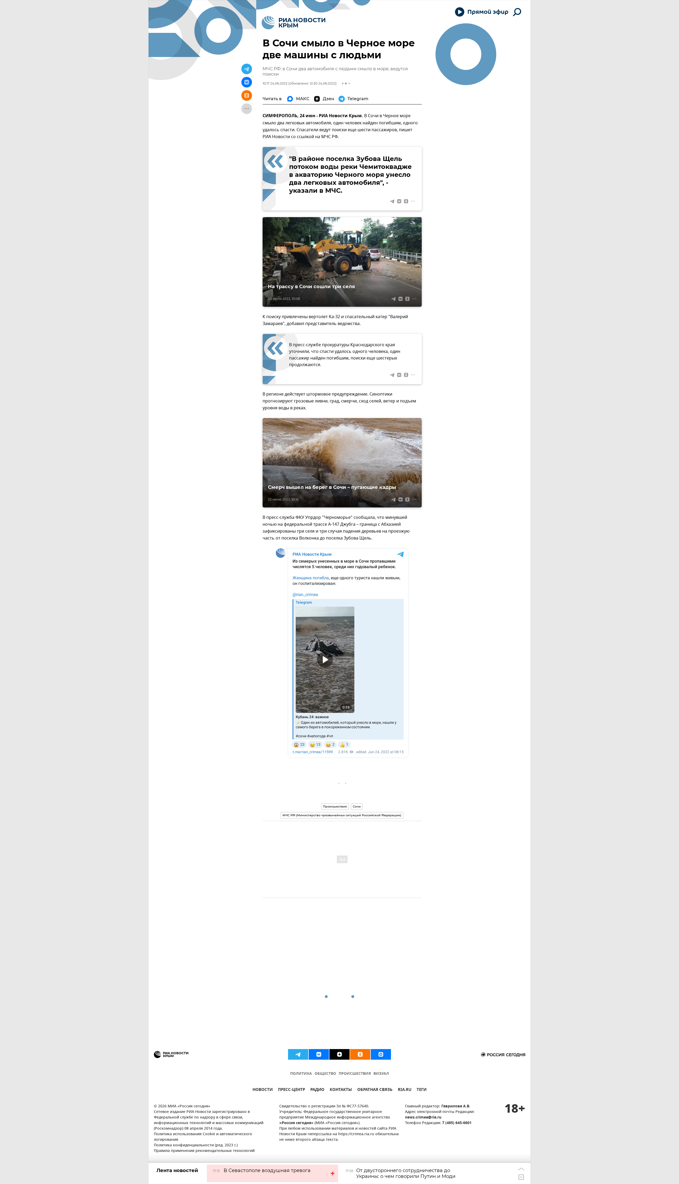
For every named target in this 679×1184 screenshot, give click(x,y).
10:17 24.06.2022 (275, 83)
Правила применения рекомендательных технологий (204, 1151)
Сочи (357, 806)
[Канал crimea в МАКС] (381, 1054)
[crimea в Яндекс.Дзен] (339, 1054)
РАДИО (317, 1090)
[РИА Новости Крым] (293, 23)
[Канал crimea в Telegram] (298, 1054)
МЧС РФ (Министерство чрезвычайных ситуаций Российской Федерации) (341, 815)
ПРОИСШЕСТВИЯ (355, 1074)
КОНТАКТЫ (341, 1090)
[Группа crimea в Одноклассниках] (360, 1054)
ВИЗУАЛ (381, 1074)
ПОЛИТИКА (301, 1074)
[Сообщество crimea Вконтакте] (319, 1054)
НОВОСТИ (263, 1090)
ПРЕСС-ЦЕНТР (291, 1090)
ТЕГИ (421, 1090)
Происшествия (335, 806)
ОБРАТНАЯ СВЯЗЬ (375, 1090)
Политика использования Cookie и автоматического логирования (203, 1137)
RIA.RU (404, 1090)
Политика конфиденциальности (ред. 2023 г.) (196, 1145)
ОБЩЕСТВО (325, 1074)
